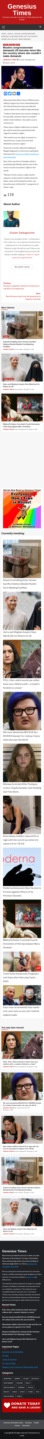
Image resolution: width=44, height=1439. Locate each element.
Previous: (21, 286)
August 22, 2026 (9, 1110)
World (17, 44)
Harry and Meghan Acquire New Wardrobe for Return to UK (19, 1340)
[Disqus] (22, 461)
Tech (37, 1391)
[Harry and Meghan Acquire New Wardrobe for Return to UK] (22, 367)
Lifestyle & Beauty (9, 1141)
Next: (23, 296)
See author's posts (22, 267)
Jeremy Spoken (19, 349)
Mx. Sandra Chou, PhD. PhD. (22, 1108)
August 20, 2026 (33, 429)
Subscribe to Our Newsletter (12, 1352)
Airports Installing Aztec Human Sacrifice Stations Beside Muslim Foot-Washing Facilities (19, 344)
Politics (6, 44)
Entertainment (8, 1383)
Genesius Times (22, 9)
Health (28, 1383)
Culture (6, 418)
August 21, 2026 (29, 349)
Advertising (8, 1378)
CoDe (22, 1435)
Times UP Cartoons (9, 1359)
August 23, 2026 (33, 1066)
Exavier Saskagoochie (27, 60)
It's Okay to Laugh (8, 1363)
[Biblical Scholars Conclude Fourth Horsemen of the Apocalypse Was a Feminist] (22, 407)
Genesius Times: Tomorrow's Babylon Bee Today (20, 1367)
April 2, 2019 (10, 63)
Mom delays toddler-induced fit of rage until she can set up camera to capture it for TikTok (21, 1325)
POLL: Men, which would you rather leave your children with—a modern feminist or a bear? (19, 1311)
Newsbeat (21, 1387)
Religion (12, 44)
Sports (22, 1391)
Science (14, 1391)
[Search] (40, 27)
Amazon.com (30, 1277)
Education (35, 1378)
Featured (20, 1383)
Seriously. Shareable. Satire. (13, 1423)
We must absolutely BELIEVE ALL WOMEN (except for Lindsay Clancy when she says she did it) (21, 1318)
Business (17, 1378)
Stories (6, 1097)
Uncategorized (9, 1396)
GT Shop (5, 1355)
